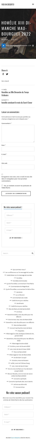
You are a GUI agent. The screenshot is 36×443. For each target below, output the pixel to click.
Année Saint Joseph (20, 357)
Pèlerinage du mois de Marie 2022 (20, 355)
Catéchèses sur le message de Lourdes (19, 275)
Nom (4, 145)
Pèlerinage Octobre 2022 (20, 343)
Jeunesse (19, 292)
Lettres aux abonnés (20, 384)
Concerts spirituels (20, 379)
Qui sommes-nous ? (19, 269)
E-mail (4, 154)
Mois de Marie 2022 (20, 352)
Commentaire (7, 123)
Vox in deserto (8, 4)
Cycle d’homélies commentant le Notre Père (20, 289)
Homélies (19, 278)
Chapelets (21, 331)
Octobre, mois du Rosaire (20, 360)
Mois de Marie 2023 (20, 325)
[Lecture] (4, 46)
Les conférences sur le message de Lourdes (19, 272)
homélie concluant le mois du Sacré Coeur (17, 102)
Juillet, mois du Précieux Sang (20, 363)
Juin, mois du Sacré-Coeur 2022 (20, 349)
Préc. (5, 90)
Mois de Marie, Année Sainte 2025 (19, 309)
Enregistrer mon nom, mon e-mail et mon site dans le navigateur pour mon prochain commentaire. (17, 179)
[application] (18, 46)
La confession (20, 295)
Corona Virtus (20, 387)
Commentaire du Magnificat (20, 286)
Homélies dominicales (20, 281)
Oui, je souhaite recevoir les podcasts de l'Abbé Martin (16, 187)
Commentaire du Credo (20, 298)
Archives (19, 312)
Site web (4, 163)
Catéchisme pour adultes (20, 300)
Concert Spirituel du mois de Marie (21, 328)
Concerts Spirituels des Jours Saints (21, 381)
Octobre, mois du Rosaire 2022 (20, 346)
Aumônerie (20, 303)
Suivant (4, 100)
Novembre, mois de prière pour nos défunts (20, 322)
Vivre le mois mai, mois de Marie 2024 (20, 319)
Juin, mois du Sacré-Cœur (20, 366)
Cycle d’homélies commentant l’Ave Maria (20, 284)
